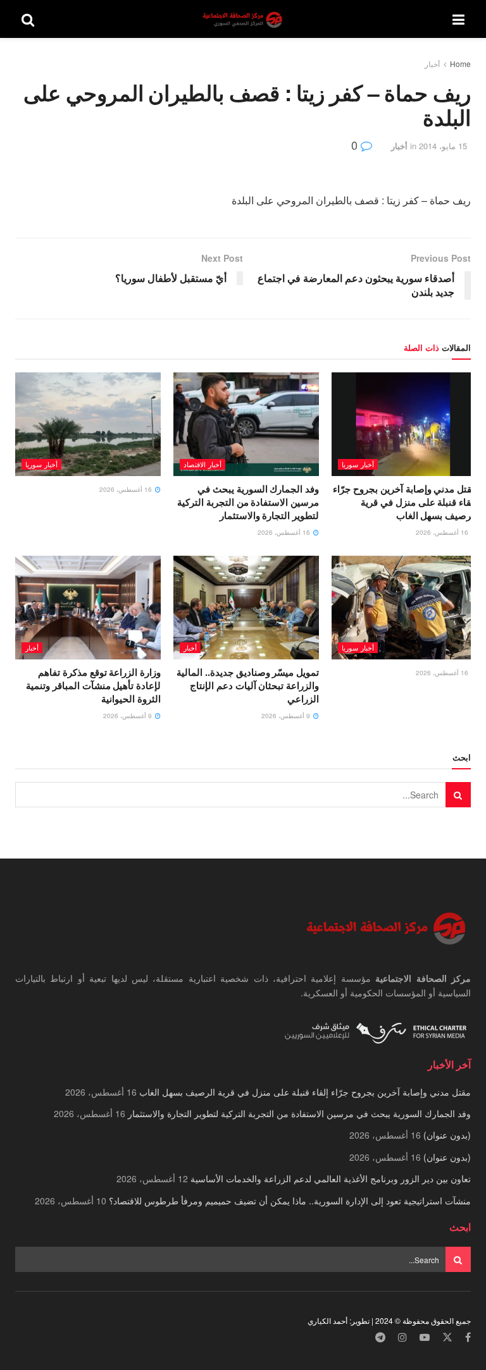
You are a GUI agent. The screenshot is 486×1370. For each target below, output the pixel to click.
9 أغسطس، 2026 (286, 715)
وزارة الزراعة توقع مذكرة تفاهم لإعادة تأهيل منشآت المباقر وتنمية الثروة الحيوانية (93, 685)
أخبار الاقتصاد (202, 464)
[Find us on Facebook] (468, 1337)
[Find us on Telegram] (380, 1337)
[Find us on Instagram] (402, 1337)
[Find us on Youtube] (425, 1337)
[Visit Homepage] (243, 19)
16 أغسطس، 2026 (443, 532)
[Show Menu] (458, 19)
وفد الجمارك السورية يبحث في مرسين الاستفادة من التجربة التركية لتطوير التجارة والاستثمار (248, 502)
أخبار (432, 63)
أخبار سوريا (358, 464)
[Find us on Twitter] (447, 1337)
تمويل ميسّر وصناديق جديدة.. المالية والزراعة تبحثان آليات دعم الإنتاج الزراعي (248, 685)
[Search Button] (28, 19)
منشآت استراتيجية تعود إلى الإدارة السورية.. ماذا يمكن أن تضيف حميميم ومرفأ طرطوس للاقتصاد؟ (290, 1200)
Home (460, 63)
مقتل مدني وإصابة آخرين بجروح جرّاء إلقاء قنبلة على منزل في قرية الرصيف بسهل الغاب (405, 502)
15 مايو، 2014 (443, 146)
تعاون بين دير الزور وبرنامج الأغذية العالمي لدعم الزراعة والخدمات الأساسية (330, 1178)
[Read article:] (88, 424)
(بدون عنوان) (447, 1134)
